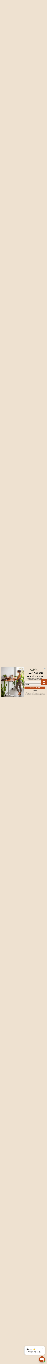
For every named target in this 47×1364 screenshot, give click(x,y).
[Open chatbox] (42, 1359)
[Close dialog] (45, 668)
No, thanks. (35, 690)
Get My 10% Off (35, 688)
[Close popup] (42, 1348)
